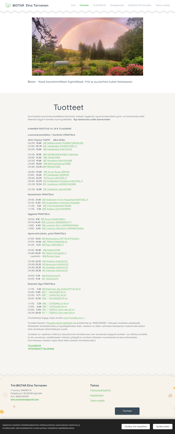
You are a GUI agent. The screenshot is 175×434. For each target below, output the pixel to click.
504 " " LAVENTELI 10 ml (54, 295)
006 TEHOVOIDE (51, 157)
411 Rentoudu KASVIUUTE (55, 264)
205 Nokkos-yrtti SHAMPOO (56, 209)
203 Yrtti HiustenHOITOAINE (57, 205)
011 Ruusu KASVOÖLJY (55, 178)
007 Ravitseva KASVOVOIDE (57, 160)
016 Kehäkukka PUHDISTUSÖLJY (60, 146)
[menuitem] (74, 5)
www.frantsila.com (73, 317)
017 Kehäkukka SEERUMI (56, 175)
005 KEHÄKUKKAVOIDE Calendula (60, 154)
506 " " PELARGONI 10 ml (55, 298)
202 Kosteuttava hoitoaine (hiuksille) (61, 202)
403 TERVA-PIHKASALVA (54, 241)
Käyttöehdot (96, 395)
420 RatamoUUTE (51, 275)
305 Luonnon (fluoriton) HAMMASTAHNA (63, 228)
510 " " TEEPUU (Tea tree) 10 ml (58, 309)
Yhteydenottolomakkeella (59, 323)
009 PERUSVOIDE (51, 166)
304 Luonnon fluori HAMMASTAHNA (60, 225)
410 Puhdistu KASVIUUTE (55, 261)
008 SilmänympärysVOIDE (57, 163)
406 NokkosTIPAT (52, 250)
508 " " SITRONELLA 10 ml (55, 303)
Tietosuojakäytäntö (100, 390)
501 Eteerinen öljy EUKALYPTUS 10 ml (61, 289)
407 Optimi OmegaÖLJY (54, 253)
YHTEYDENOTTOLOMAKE (41, 348)
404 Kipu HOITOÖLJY (53, 244)
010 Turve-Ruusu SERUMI (56, 171)
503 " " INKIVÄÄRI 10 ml (54, 292)
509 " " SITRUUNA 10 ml (54, 306)
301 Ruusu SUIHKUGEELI (53, 219)
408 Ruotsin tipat (51, 256)
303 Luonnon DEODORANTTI (56, 222)
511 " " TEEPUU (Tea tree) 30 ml (58, 312)
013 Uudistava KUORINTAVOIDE (59, 184)
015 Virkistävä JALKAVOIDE (57, 189)
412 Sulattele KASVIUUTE (55, 267)
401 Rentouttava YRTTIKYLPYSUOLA (60, 238)
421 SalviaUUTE (50, 278)
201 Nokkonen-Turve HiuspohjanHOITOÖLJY (65, 199)
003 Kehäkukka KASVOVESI (57, 149)
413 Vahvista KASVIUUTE (55, 270)
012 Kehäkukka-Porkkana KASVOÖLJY (63, 181)
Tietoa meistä (97, 400)
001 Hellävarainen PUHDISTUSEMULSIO (63, 143)
